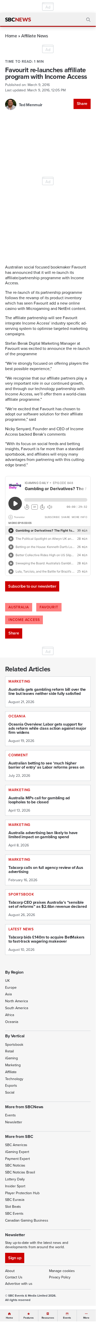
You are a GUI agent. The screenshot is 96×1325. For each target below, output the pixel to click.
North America (16, 1001)
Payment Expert (17, 1158)
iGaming (11, 1058)
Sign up (14, 1258)
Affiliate (11, 1072)
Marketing (13, 1065)
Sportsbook (14, 1044)
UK (7, 980)
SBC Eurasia (14, 1199)
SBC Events (14, 1213)
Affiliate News (34, 36)
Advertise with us (18, 1283)
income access (24, 619)
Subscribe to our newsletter (32, 586)
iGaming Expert (17, 1152)
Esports (11, 1085)
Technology (14, 1079)
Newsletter (13, 1122)
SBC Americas (16, 1145)
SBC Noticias (15, 1165)
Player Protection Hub (22, 1193)
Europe (11, 987)
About (10, 1271)
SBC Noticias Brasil (20, 1172)
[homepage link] (18, 20)
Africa (9, 1015)
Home (11, 36)
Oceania (11, 1022)
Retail (9, 1051)
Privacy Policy (59, 1277)
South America (16, 1008)
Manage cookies (62, 1271)
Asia (8, 994)
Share (82, 103)
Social (9, 1092)
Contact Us (13, 1277)
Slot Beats (13, 1206)
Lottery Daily (15, 1179)
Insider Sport (15, 1186)
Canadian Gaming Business (26, 1220)
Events (10, 1115)
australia (18, 607)
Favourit (49, 607)
